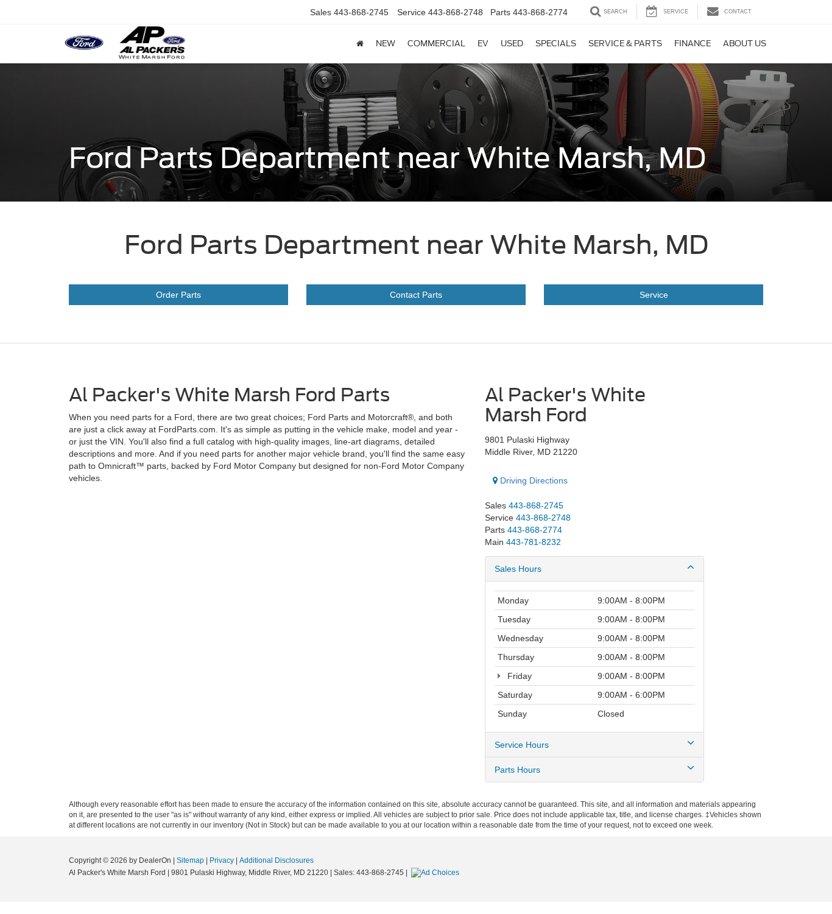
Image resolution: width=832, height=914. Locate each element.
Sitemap (190, 860)
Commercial (436, 43)
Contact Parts (416, 295)
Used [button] (512, 43)
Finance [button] (692, 43)
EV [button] (483, 43)
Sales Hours (518, 569)
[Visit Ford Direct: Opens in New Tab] (436, 872)
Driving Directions (533, 480)
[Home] (360, 43)
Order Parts (178, 295)
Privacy (222, 860)
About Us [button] (744, 43)
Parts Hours (517, 770)
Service (654, 295)
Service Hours (522, 745)
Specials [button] (555, 43)
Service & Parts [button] (625, 43)
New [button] (385, 43)
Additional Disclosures (276, 860)
